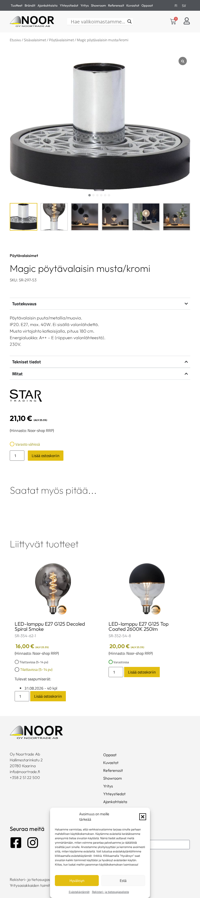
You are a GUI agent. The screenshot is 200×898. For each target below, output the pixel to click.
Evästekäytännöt (79, 891)
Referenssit (116, 5)
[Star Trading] (26, 396)
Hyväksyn (77, 880)
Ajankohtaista (48, 5)
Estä (123, 880)
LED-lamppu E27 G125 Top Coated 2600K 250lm (139, 626)
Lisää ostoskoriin (46, 456)
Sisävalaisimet (35, 40)
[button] (142, 816)
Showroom (98, 5)
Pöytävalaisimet (61, 40)
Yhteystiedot (69, 5)
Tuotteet (16, 5)
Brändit (30, 5)
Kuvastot (132, 5)
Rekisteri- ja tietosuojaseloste (110, 891)
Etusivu (15, 40)
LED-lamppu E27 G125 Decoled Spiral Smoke (50, 626)
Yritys (84, 5)
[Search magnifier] (129, 21)
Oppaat (147, 5)
